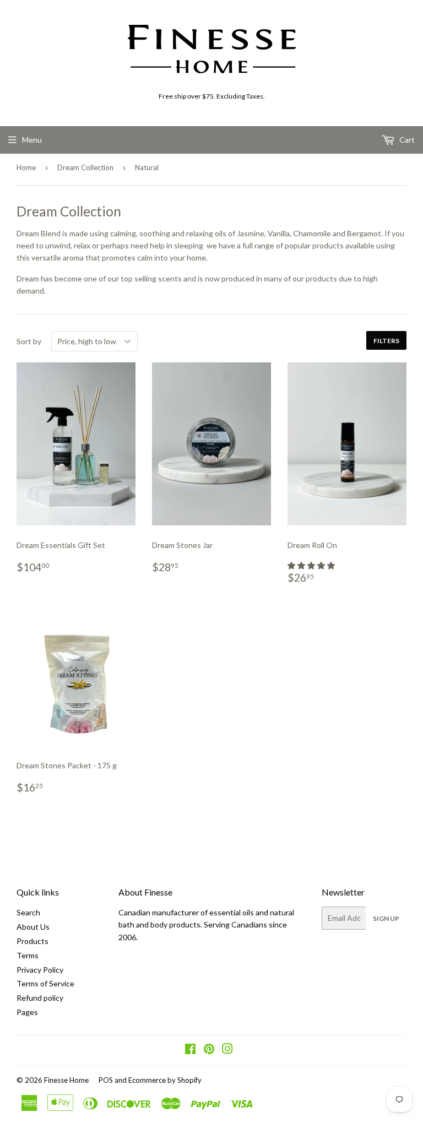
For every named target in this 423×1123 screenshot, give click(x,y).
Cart (406, 139)
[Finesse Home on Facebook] (190, 1050)
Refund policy (40, 997)
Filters (386, 341)
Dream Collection (85, 167)
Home (26, 167)
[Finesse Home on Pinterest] (209, 1050)
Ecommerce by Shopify (165, 1080)
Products (32, 941)
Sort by (29, 341)
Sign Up (386, 918)
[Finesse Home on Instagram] (227, 1050)
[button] (312, 565)
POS (106, 1080)
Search (28, 912)
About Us (33, 926)
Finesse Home (66, 1080)
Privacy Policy (40, 969)
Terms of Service (45, 983)
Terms (28, 955)
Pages (27, 1012)
